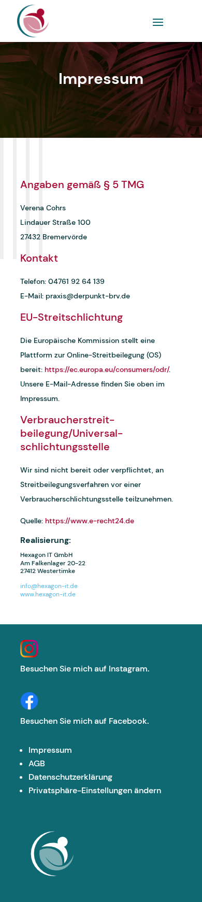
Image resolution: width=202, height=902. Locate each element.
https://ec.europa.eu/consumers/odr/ (107, 369)
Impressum (50, 749)
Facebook (128, 720)
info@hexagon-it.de (49, 586)
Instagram (128, 668)
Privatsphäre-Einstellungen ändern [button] (94, 790)
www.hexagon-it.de (48, 594)
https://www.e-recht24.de (89, 520)
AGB (36, 763)
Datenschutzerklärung (70, 776)
